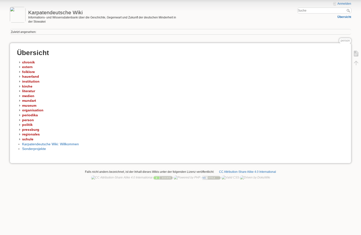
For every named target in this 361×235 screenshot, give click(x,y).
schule (27, 139)
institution (31, 81)
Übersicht (344, 17)
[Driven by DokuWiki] (255, 177)
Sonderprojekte (34, 149)
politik (27, 125)
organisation (32, 110)
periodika (30, 115)
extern (27, 67)
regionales (31, 134)
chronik (28, 62)
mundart (29, 101)
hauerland (30, 76)
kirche (27, 86)
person (28, 120)
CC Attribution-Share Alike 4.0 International (247, 172)
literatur (28, 91)
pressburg (30, 130)
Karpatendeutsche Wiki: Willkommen (50, 144)
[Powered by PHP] (187, 177)
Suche (349, 10)
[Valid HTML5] (211, 177)
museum (29, 105)
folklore (28, 72)
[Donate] (163, 177)
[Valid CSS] (230, 177)
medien (28, 96)
